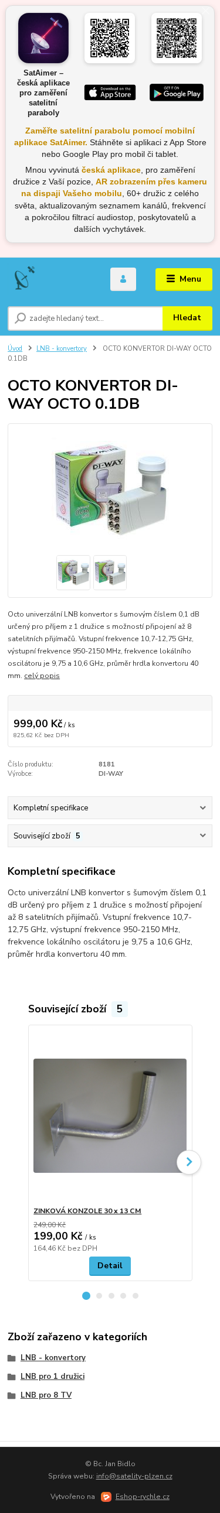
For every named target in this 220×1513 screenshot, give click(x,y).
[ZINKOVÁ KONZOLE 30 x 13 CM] (110, 1116)
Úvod (15, 348)
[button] (86, 1296)
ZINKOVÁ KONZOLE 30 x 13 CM (87, 1211)
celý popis (42, 675)
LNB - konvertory (61, 348)
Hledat (187, 317)
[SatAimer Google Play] (176, 92)
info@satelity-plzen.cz (134, 1476)
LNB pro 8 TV (46, 1395)
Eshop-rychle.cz (143, 1496)
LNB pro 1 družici (52, 1376)
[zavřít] (205, 11)
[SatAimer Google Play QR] (176, 38)
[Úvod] (50, 279)
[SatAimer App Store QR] (109, 38)
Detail (110, 1265)
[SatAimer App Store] (110, 93)
